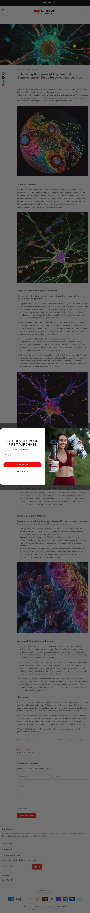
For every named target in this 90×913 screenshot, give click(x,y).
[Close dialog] (87, 430)
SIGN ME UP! (22, 465)
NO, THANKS (22, 471)
